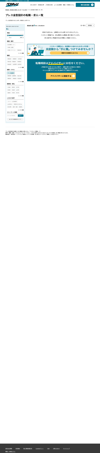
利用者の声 (41, 4)
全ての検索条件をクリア (16, 119)
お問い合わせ (56, 448)
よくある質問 (58, 4)
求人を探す (33, 4)
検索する (20, 115)
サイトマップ (66, 448)
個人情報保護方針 (27, 448)
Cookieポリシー (40, 448)
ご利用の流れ (49, 4)
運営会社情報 (8, 448)
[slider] (7, 35)
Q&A (48, 448)
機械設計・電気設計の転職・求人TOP (13, 9)
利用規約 (18, 448)
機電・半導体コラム (68, 4)
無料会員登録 (85, 5)
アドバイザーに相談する (60, 76)
